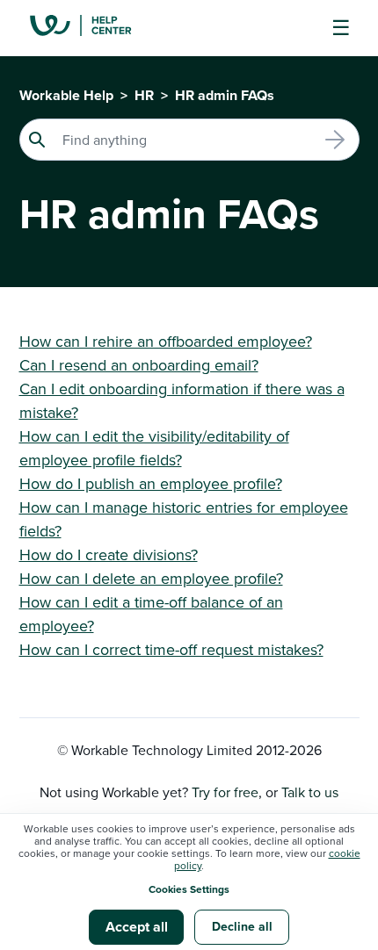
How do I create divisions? (108, 554)
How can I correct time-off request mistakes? (171, 649)
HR (144, 95)
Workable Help (66, 95)
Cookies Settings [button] (189, 889)
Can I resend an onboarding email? (138, 365)
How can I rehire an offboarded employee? (165, 341)
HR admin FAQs (224, 95)
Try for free (225, 792)
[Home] (94, 28)
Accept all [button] (136, 927)
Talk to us (309, 792)
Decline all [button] (242, 926)
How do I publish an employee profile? (150, 483)
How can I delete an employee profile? (151, 578)
